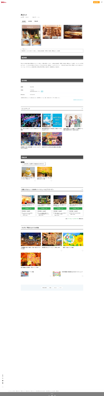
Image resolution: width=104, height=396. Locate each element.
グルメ (56, 287)
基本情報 (24, 80)
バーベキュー (70, 218)
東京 (50, 287)
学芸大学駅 (45, 287)
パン (61, 287)
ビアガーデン (76, 218)
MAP (42, 91)
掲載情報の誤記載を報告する (78, 99)
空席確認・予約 (28, 208)
